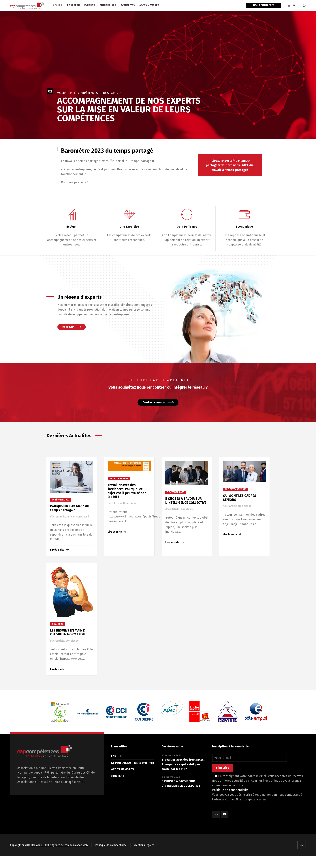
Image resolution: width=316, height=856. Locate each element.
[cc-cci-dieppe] (116, 712)
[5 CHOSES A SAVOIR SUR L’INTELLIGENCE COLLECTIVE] (186, 473)
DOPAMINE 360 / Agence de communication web (59, 845)
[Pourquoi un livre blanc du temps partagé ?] (71, 477)
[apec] (144, 708)
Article (71, 516)
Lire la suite (57, 549)
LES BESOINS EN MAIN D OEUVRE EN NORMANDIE (67, 632)
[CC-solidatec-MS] (256, 712)
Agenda (60, 516)
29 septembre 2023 (235, 489)
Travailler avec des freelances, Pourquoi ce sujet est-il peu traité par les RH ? (127, 491)
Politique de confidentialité (230, 790)
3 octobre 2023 (175, 492)
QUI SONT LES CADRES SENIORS (239, 498)
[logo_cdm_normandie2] (172, 712)
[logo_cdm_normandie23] (88, 712)
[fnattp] (200, 712)
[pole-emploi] (228, 712)
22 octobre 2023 (119, 478)
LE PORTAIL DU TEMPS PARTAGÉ (132, 762)
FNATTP (116, 756)
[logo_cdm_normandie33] (61, 712)
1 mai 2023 (57, 624)
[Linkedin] (289, 5)
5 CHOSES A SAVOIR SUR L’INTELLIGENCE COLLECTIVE (185, 501)
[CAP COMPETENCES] (27, 5)
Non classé (82, 516)
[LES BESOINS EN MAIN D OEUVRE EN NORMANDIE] (71, 592)
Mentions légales (144, 845)
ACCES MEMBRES (122, 769)
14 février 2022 (60, 499)
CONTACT (117, 776)
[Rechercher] (303, 5)
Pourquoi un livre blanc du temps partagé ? (69, 508)
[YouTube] (294, 5)
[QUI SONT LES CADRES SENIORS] (244, 471)
